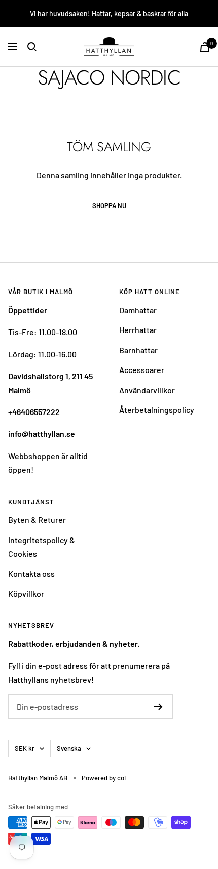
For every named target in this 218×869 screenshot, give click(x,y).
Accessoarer (141, 370)
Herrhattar (138, 330)
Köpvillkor (26, 593)
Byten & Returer (37, 519)
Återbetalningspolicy (156, 410)
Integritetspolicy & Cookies (41, 546)
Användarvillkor (147, 390)
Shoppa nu (109, 205)
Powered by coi (104, 778)
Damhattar (138, 310)
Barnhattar (138, 350)
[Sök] (32, 46)
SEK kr (24, 748)
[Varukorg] (205, 47)
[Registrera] (158, 706)
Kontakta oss (31, 573)
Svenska (69, 748)
